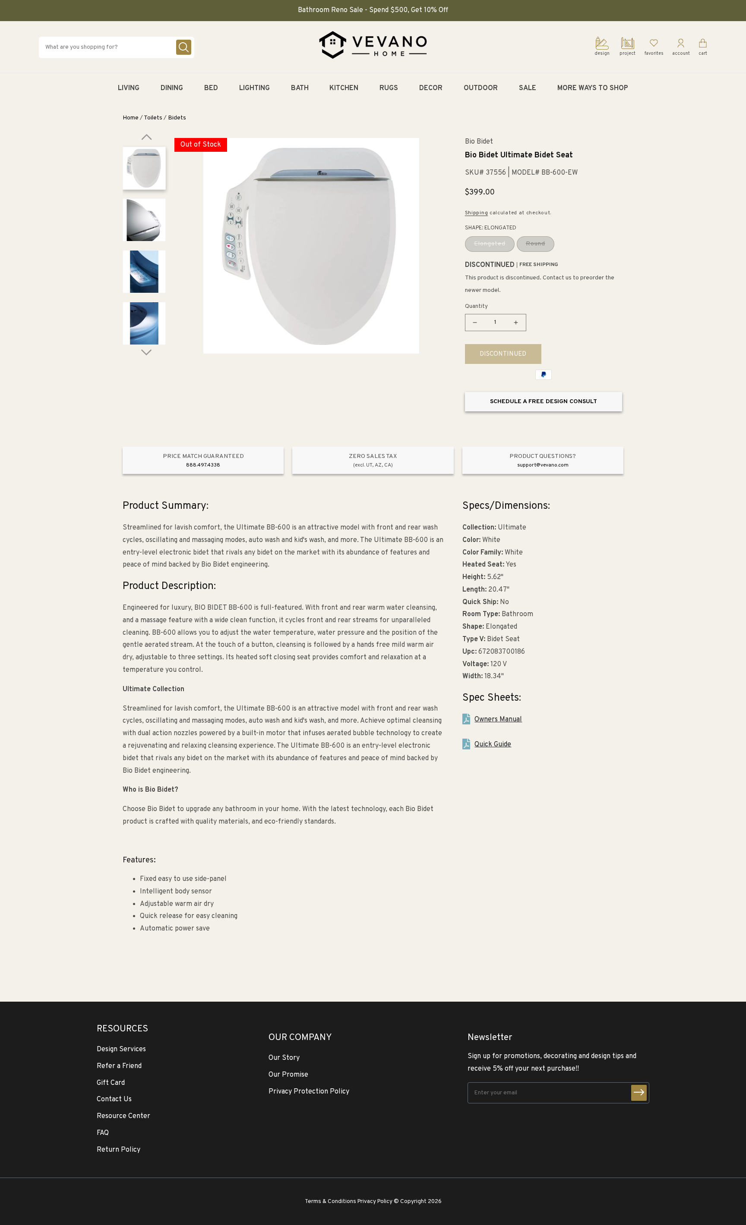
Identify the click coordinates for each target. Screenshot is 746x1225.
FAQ (103, 1133)
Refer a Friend (119, 1066)
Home (131, 118)
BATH (300, 88)
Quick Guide (492, 744)
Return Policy (118, 1150)
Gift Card (111, 1083)
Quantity (476, 306)
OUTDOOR (481, 88)
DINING (172, 88)
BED (211, 88)
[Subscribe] (639, 1093)
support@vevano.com (543, 465)
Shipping (476, 213)
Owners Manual (498, 719)
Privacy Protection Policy (309, 1091)
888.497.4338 (203, 465)
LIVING (128, 88)
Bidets (177, 118)
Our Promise (288, 1075)
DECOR (431, 88)
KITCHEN (343, 88)
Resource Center (123, 1116)
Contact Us (114, 1099)
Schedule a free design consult (543, 401)
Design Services (121, 1049)
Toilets (153, 118)
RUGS (388, 88)
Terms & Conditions (330, 1201)
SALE (527, 88)
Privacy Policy (374, 1201)
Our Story (284, 1058)
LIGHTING (254, 88)
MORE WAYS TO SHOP (592, 88)
